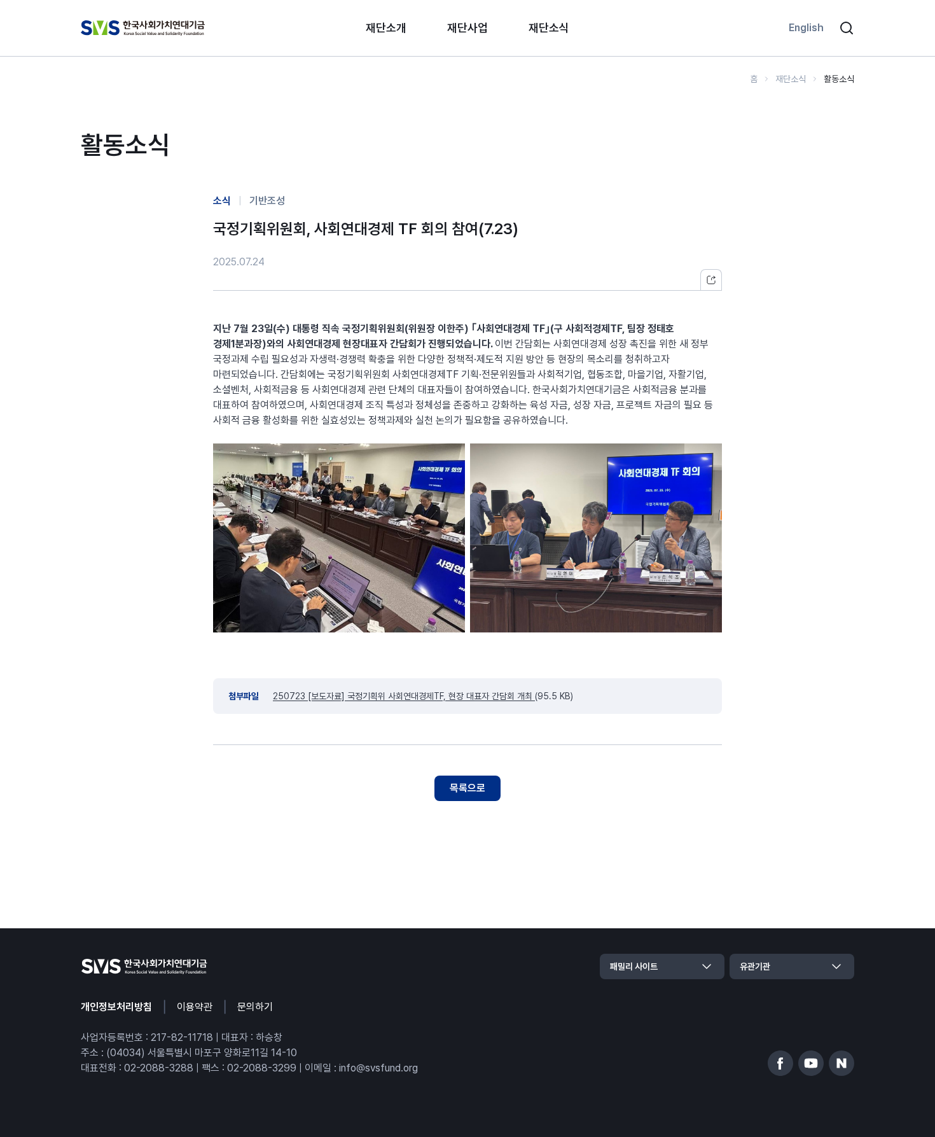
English (806, 28)
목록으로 (467, 788)
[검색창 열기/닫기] (846, 28)
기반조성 (267, 201)
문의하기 (255, 1007)
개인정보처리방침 (116, 1007)
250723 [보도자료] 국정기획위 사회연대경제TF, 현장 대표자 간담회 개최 (404, 696)
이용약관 (194, 1007)
